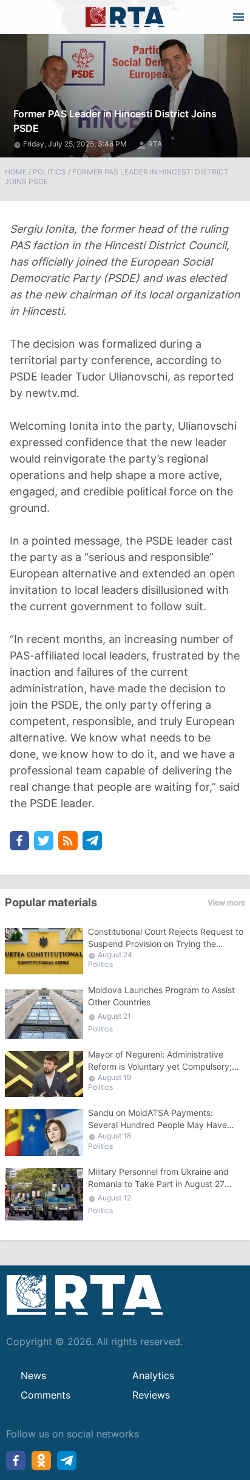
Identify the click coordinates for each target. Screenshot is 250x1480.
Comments (45, 1395)
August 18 (114, 1135)
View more (226, 902)
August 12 (114, 1197)
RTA (155, 143)
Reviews (151, 1395)
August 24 (115, 954)
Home (16, 171)
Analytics (153, 1375)
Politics (49, 171)
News (33, 1375)
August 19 (114, 1077)
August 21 (114, 1016)
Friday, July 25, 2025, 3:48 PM (76, 143)
